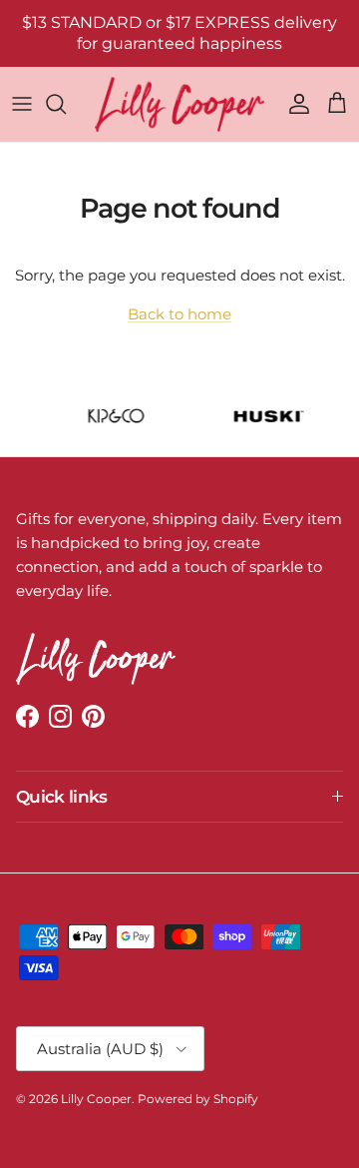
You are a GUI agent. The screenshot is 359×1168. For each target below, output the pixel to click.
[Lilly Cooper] (179, 104)
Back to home (179, 313)
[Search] (66, 104)
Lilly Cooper (96, 1098)
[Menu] (22, 104)
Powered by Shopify (198, 1098)
